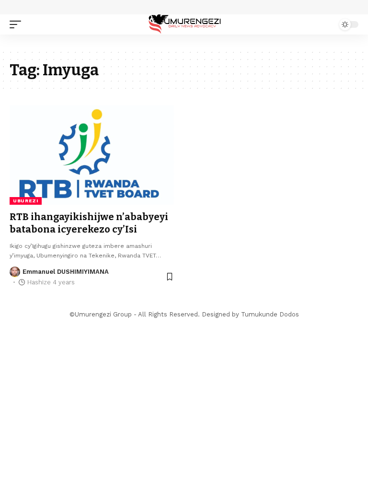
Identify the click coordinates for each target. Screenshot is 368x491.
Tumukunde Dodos (270, 314)
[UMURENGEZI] (184, 24)
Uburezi (25, 200)
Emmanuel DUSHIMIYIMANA (66, 271)
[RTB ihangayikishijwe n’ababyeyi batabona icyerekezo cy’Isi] (92, 154)
